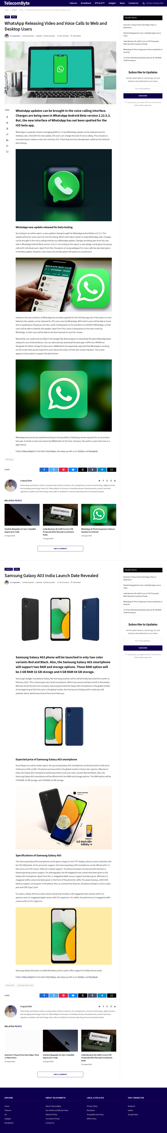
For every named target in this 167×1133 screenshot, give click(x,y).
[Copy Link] (7, 134)
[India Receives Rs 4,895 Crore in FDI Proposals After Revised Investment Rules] (60, 515)
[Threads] (7, 128)
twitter (130, 1110)
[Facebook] (7, 117)
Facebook (93, 451)
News (122, 3)
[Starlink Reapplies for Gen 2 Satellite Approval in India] (22, 515)
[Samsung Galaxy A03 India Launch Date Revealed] (60, 619)
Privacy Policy (139, 105)
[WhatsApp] (7, 145)
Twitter (81, 451)
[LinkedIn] (7, 140)
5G (6, 1114)
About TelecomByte (53, 1106)
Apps (21, 10)
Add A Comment (60, 548)
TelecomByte (28, 451)
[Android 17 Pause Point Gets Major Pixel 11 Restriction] (22, 1041)
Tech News (51, 451)
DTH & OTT (100, 3)
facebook (131, 1106)
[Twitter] (7, 122)
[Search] (143, 3)
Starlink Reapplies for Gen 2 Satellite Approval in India (20, 530)
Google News (133, 1114)
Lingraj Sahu (16, 36)
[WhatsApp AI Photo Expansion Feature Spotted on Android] (98, 515)
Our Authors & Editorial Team (57, 1110)
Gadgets (112, 3)
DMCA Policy (91, 1118)
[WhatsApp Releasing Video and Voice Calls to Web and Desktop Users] (60, 72)
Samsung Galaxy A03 (25, 985)
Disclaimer (91, 1110)
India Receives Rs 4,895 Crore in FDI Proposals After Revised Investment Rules (58, 532)
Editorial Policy (51, 1114)
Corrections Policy (53, 1118)
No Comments (64, 36)
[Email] (7, 151)
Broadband (86, 3)
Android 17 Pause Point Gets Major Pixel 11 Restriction (22, 1056)
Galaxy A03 (10, 985)
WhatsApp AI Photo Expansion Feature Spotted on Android (98, 530)
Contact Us (133, 3)
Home (7, 10)
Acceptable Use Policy (95, 1114)
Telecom (73, 3)
